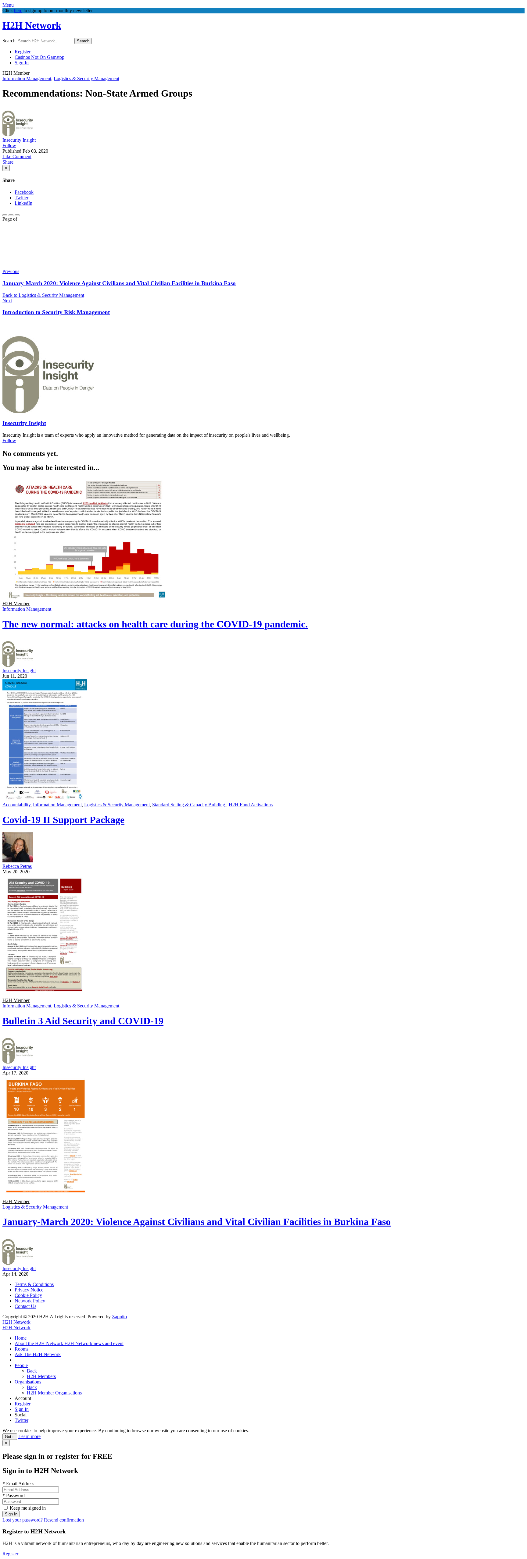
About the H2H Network (39, 1343)
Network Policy (30, 1300)
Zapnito (119, 1316)
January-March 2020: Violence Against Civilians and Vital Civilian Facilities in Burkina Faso (196, 1221)
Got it (10, 1436)
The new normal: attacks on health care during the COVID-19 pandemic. (155, 624)
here (18, 10)
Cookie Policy (28, 1295)
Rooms (21, 1348)
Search (9, 40)
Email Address (18, 1483)
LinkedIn (23, 203)
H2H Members (41, 1376)
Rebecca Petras (17, 866)
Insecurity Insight (19, 140)
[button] (7, 156)
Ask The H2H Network (38, 1354)
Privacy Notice (29, 1289)
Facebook (24, 192)
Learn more (29, 1436)
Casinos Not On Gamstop (39, 57)
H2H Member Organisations (54, 1392)
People (21, 1365)
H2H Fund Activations (251, 804)
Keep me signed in (28, 1508)
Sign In (22, 62)
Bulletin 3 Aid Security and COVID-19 (82, 1020)
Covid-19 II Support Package (63, 819)
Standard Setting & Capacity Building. (189, 804)
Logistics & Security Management (86, 78)
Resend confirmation (64, 1519)
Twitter (21, 197)
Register (22, 51)
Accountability (16, 804)
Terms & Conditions (34, 1284)
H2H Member (16, 73)
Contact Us (25, 1306)
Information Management (26, 78)
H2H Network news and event (94, 1343)
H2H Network (31, 25)
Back (32, 1370)
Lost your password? (22, 1519)
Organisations (28, 1381)
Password (13, 1495)
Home (21, 1338)
